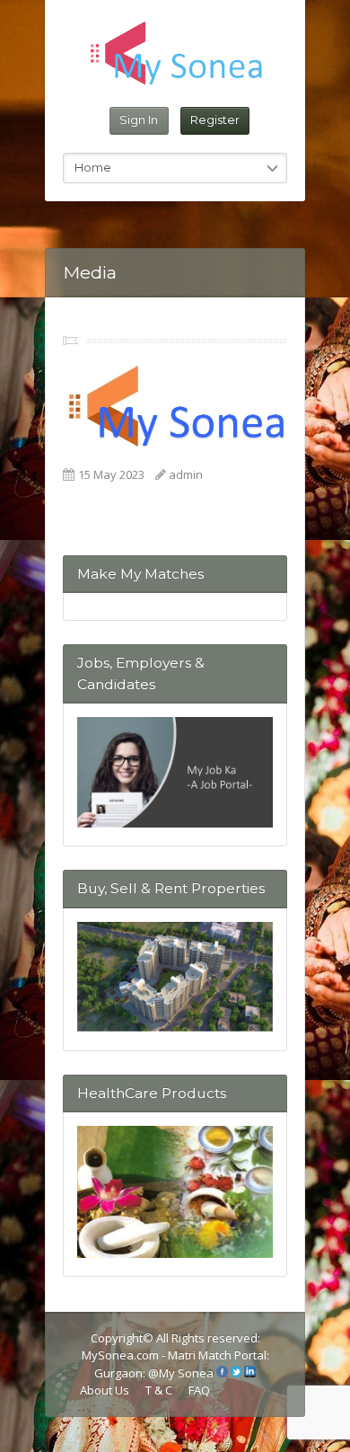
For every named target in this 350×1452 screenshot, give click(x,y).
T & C (158, 1390)
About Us (104, 1390)
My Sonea (186, 1373)
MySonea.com (122, 1355)
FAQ (199, 1390)
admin (186, 474)
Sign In (138, 119)
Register (215, 119)
